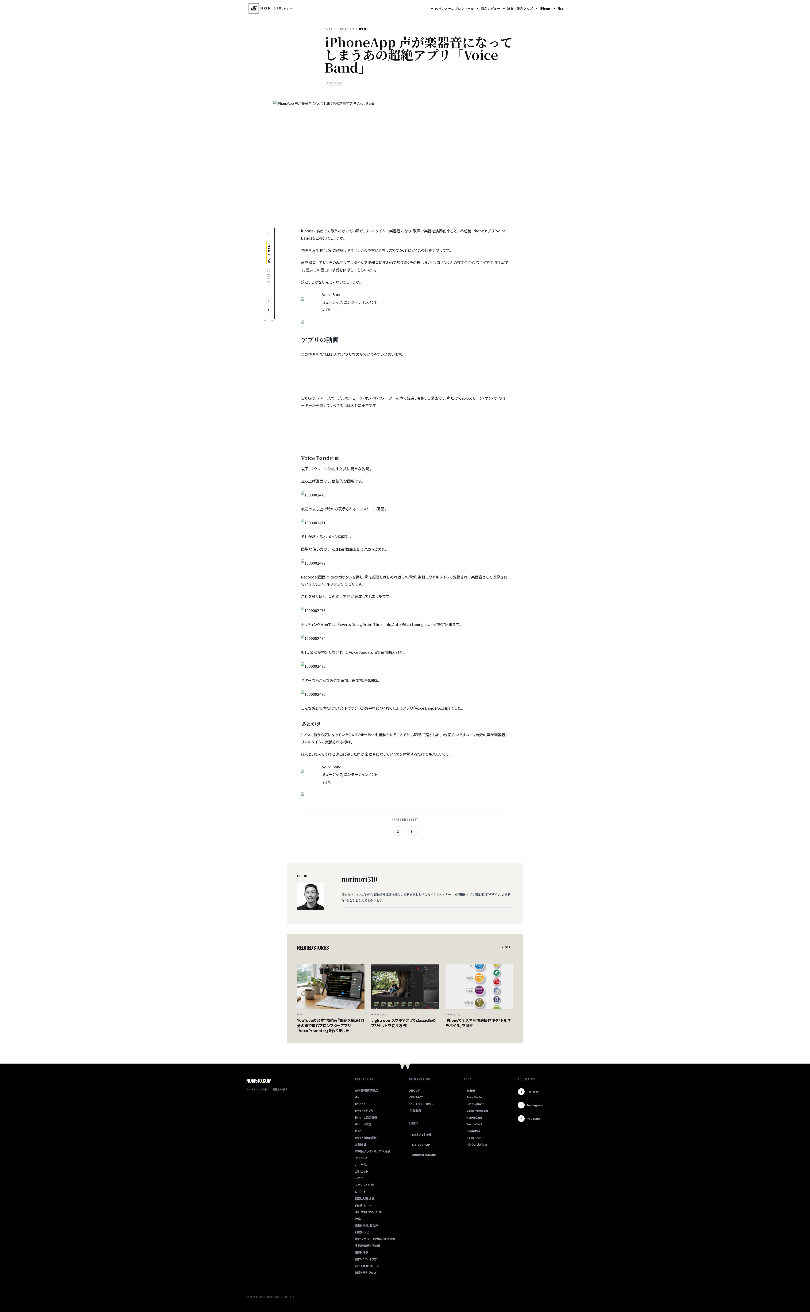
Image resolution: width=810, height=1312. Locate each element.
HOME (328, 28)
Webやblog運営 (366, 1137)
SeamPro (473, 1131)
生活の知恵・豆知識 (367, 1245)
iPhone (545, 8)
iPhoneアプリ (345, 28)
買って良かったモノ (367, 1266)
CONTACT (416, 1097)
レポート (360, 1191)
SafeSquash (475, 1104)
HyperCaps (474, 1117)
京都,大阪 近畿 (364, 1198)
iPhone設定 (363, 1124)
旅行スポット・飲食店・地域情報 (375, 1239)
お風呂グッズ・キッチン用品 (372, 1151)
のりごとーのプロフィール (454, 8)
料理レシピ (362, 1232)
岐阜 (358, 1218)
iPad (358, 1097)
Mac (561, 8)
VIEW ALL (507, 947)
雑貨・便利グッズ (520, 8)
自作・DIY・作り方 (366, 1259)
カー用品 (361, 1164)
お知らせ (360, 1144)
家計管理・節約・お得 (368, 1212)
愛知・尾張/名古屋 (366, 1225)
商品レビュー (490, 8)
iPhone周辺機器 (366, 1117)
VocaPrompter (477, 1110)
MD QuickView (476, 1144)
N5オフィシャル (422, 1134)
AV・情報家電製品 (366, 1090)
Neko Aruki (474, 1137)
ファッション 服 (364, 1185)
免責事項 (415, 1110)
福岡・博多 (361, 1252)
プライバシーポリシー (423, 1104)
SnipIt (470, 1090)
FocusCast (474, 1124)
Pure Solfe (474, 1097)
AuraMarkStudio (424, 1155)
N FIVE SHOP (421, 1144)
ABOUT (414, 1090)
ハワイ (359, 1178)
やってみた (361, 1158)
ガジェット (361, 1171)
